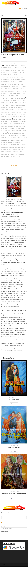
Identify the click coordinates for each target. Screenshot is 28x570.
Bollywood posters (14, 399)
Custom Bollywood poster (12, 64)
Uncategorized (4, 531)
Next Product (21, 16)
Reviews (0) (14, 169)
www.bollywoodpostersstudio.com (14, 212)
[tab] (14, 165)
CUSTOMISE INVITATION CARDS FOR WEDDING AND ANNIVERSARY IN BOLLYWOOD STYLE (13, 111)
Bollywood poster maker (14, 447)
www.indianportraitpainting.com (10, 216)
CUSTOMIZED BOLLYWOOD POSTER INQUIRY (15, 119)
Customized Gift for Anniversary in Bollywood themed (14, 493)
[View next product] (25, 16)
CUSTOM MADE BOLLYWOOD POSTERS (10, 102)
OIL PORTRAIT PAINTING (6, 528)
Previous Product (7, 16)
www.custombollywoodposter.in (10, 214)
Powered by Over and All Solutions (18, 564)
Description (14, 165)
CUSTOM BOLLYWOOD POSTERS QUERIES (16, 93)
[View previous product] (2, 16)
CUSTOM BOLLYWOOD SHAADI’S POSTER (16, 97)
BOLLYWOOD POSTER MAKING (17, 70)
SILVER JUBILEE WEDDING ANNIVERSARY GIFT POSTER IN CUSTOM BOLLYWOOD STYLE (12, 153)
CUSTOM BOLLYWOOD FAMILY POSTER (14, 81)
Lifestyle (3, 526)
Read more (14, 403)
